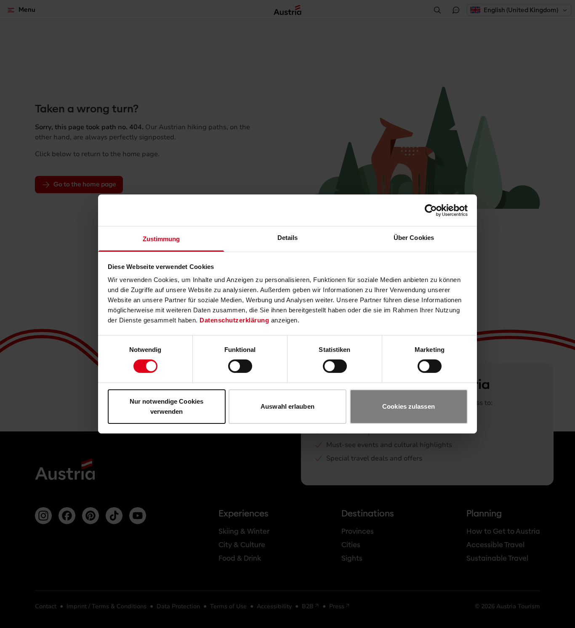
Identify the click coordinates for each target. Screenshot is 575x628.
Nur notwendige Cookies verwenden (166, 406)
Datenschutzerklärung (234, 320)
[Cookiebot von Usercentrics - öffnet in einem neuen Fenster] (431, 210)
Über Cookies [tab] (414, 237)
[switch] (240, 366)
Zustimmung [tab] (161, 238)
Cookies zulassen (408, 406)
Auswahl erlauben (287, 406)
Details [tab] (287, 237)
